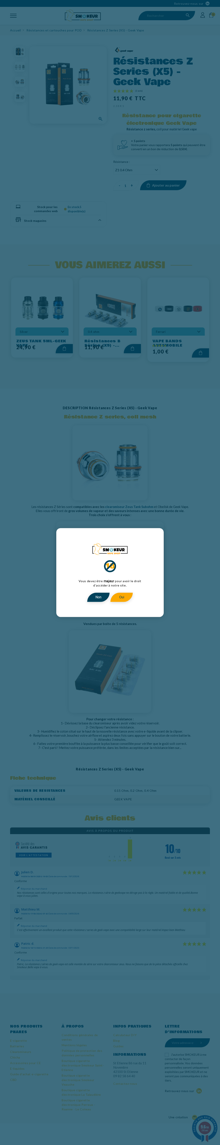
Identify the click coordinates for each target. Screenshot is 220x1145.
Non (98, 597)
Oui (121, 597)
